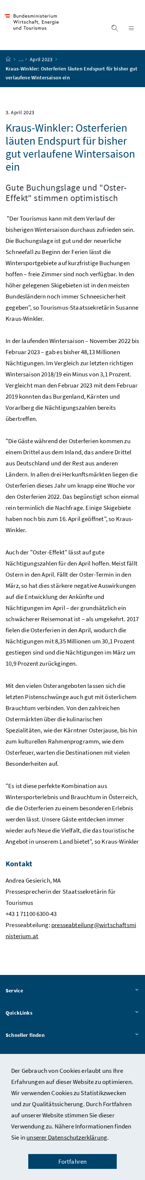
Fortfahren (72, 1161)
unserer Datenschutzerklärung (66, 1137)
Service (14, 990)
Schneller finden (25, 1035)
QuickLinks (19, 1012)
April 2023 (42, 59)
